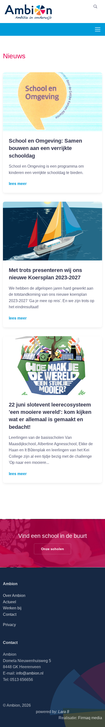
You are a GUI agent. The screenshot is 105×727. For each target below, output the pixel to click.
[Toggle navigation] (97, 29)
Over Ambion (14, 595)
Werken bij (12, 608)
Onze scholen (52, 549)
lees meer (18, 184)
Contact (9, 614)
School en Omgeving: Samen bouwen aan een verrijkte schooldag (45, 148)
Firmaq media (90, 718)
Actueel (9, 602)
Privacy (9, 625)
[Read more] (52, 101)
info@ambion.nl (29, 673)
